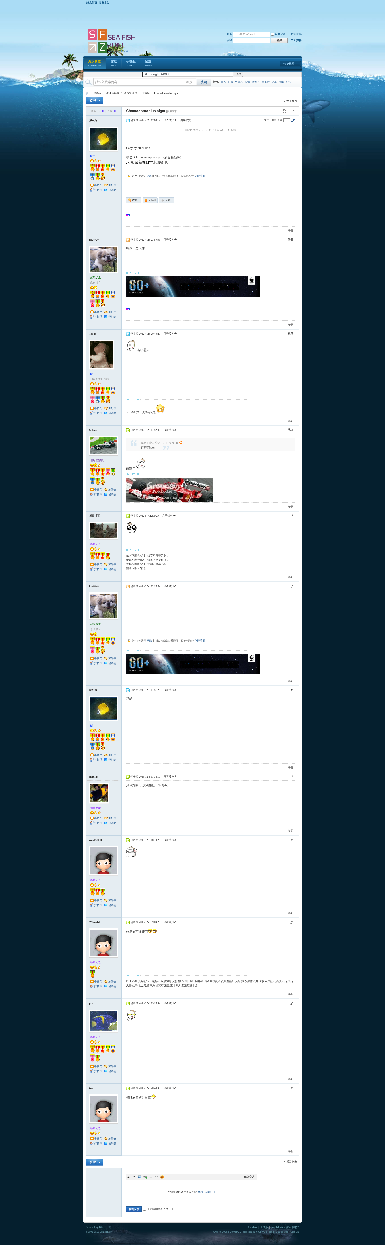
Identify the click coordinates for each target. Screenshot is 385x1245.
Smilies (162, 1177)
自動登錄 (280, 34)
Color (134, 1177)
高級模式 (249, 1176)
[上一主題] (289, 111)
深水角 (93, 120)
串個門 (98, 185)
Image (139, 1177)
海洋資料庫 (112, 93)
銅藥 (281, 82)
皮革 (274, 82)
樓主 (266, 120)
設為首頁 (91, 2)
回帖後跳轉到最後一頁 (160, 1209)
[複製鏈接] (172, 111)
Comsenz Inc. (107, 1232)
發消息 (112, 190)
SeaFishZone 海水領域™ (285, 1227)
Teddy (92, 333)
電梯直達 (277, 120)
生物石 (239, 82)
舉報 (290, 230)
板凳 (290, 333)
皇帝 (223, 82)
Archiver (252, 1227)
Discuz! (103, 1227)
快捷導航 (289, 63)
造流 (247, 82)
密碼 (229, 40)
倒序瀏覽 (185, 120)
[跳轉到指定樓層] (293, 120)
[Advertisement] (194, 16)
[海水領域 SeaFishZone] (116, 53)
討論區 (98, 93)
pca (91, 1003)
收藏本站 (104, 2)
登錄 (149, 176)
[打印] (284, 111)
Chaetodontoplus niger (166, 93)
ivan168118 (95, 840)
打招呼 (98, 190)
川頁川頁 (94, 515)
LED (230, 82)
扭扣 (288, 82)
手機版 (131, 63)
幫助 (114, 63)
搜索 (148, 63)
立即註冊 (296, 40)
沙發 (290, 239)
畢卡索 (266, 82)
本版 (189, 82)
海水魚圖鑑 (130, 93)
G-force (93, 430)
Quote (151, 1177)
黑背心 (256, 82)
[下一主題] (293, 111)
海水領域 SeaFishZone (87, 93)
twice (92, 1088)
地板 (290, 429)
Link (145, 1177)
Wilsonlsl (94, 922)
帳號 (229, 34)
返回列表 (291, 101)
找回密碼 (296, 34)
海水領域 (94, 63)
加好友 (112, 185)
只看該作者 (170, 120)
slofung (93, 776)
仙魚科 (146, 93)
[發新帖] (94, 100)
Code (156, 1177)
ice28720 (94, 239)
